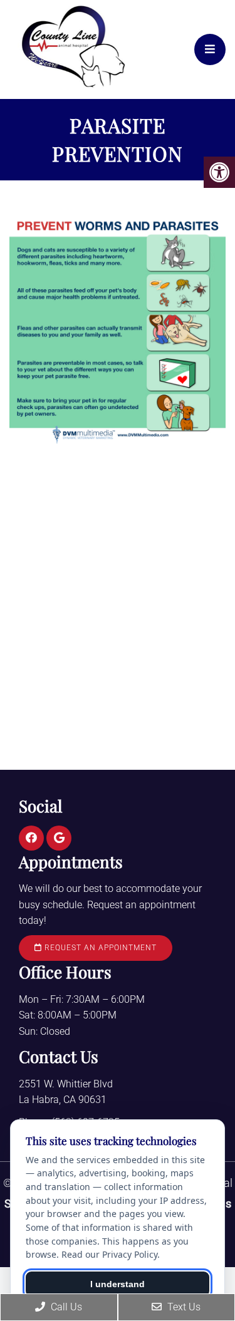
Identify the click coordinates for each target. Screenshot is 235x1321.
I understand (117, 1284)
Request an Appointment (99, 947)
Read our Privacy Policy (109, 1254)
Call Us (65, 1307)
